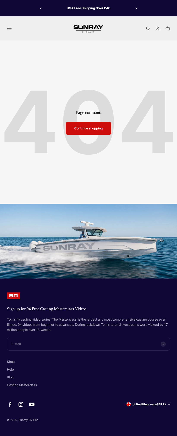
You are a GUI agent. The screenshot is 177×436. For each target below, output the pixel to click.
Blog (10, 377)
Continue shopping (88, 128)
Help (10, 369)
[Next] (136, 8)
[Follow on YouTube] (32, 404)
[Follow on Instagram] (21, 404)
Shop (11, 362)
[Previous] (40, 8)
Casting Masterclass (22, 385)
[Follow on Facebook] (10, 404)
